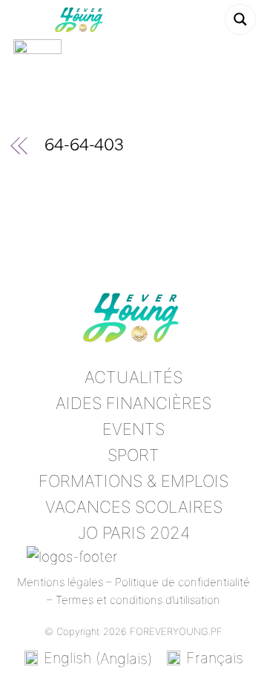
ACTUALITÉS (133, 377)
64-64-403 (84, 146)
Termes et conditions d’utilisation (138, 600)
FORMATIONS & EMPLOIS (133, 481)
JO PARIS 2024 (134, 532)
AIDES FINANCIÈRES (133, 403)
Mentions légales (60, 582)
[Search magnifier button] (240, 19)
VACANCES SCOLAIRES (133, 506)
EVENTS (133, 429)
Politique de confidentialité (182, 582)
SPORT (133, 455)
